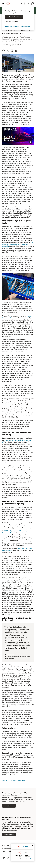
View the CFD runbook (9, 806)
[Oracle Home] (8, 3)
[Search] (21, 3)
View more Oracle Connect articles (13, 780)
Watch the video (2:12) (9, 834)
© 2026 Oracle (6, 845)
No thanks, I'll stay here (12, 21)
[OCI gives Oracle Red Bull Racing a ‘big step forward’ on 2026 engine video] (18, 136)
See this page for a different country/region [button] (17, 26)
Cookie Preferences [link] (7, 848)
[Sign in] (29, 3)
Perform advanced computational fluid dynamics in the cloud (15, 794)
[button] (3, 3)
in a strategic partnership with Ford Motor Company (17, 245)
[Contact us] (32, 3)
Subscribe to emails (7, 851)
